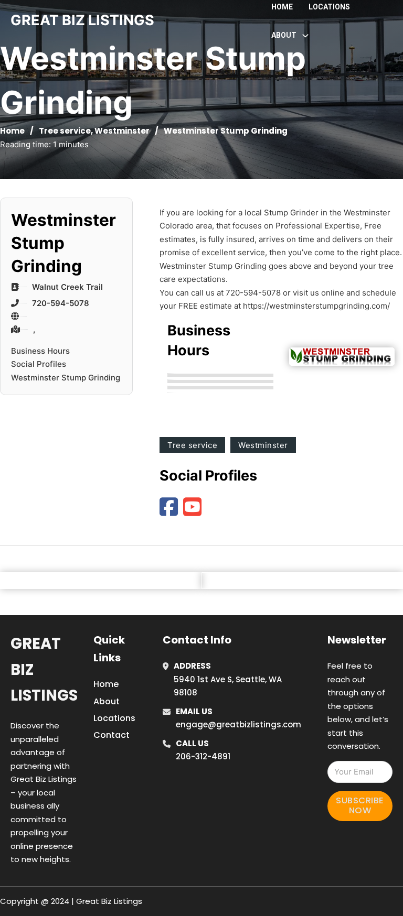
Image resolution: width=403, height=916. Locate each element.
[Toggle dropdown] (305, 35)
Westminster (122, 130)
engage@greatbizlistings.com (238, 724)
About (106, 701)
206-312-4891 (203, 756)
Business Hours (40, 351)
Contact (111, 735)
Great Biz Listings (44, 669)
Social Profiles (38, 364)
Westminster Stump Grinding (65, 378)
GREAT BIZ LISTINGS (82, 20)
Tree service (65, 130)
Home (282, 7)
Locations (329, 7)
